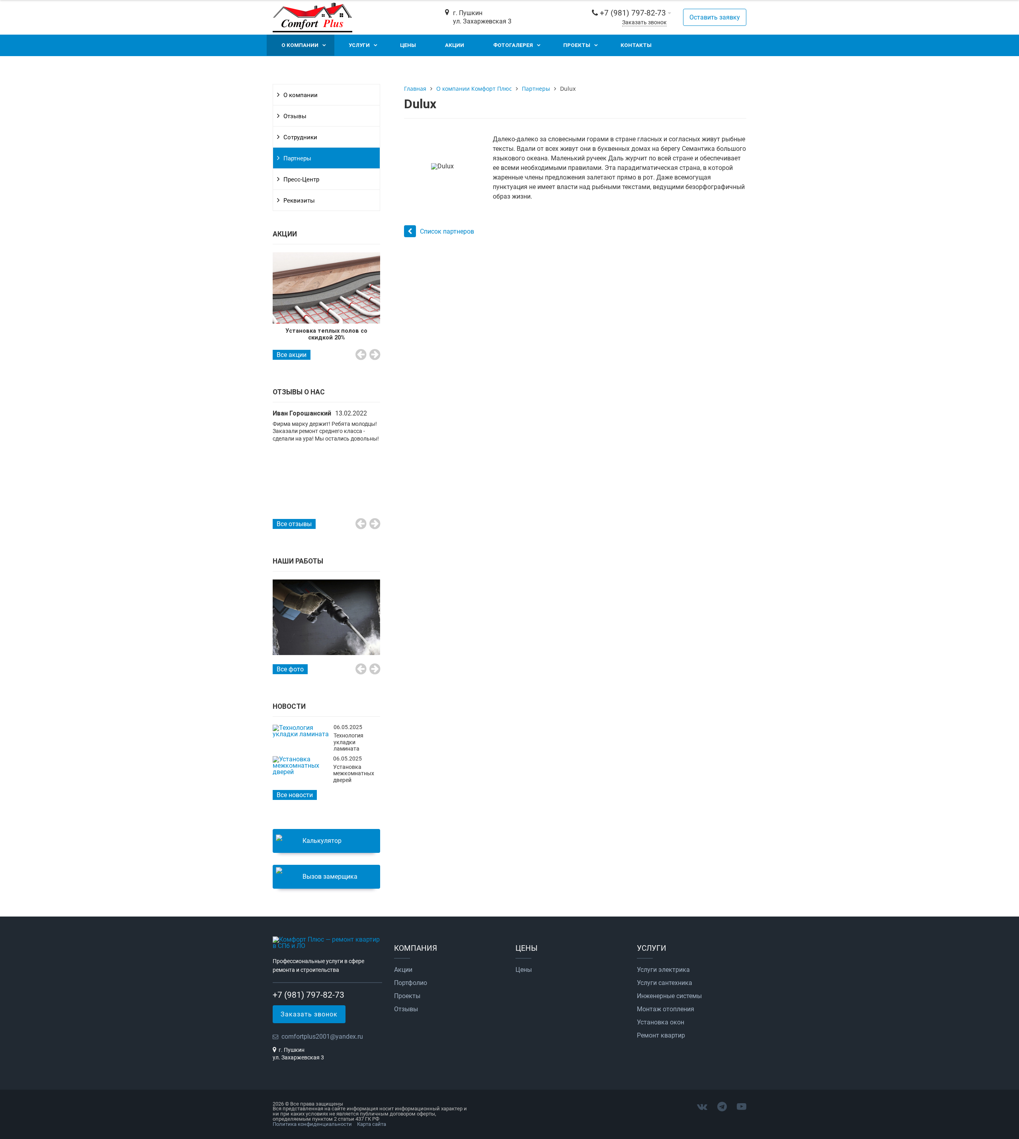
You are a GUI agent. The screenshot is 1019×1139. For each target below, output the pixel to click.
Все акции (291, 355)
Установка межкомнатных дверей (353, 774)
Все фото (290, 669)
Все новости (295, 795)
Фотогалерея (513, 45)
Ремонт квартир (661, 1035)
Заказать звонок (644, 22)
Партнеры (297, 158)
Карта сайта (371, 1124)
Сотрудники (300, 137)
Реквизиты (299, 200)
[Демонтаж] (326, 617)
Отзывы (294, 116)
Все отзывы (294, 524)
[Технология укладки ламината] (301, 734)
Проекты (576, 45)
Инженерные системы (669, 996)
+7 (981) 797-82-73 (633, 13)
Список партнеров (447, 231)
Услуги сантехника (664, 983)
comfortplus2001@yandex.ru (322, 1036)
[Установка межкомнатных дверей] (301, 772)
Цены (408, 45)
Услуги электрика (663, 970)
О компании (299, 45)
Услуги (359, 45)
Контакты (636, 45)
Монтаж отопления (665, 1009)
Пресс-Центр (301, 179)
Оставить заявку (714, 17)
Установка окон (660, 1022)
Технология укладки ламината (348, 742)
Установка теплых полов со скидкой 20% (326, 334)
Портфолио (410, 983)
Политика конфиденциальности (312, 1124)
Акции (454, 45)
